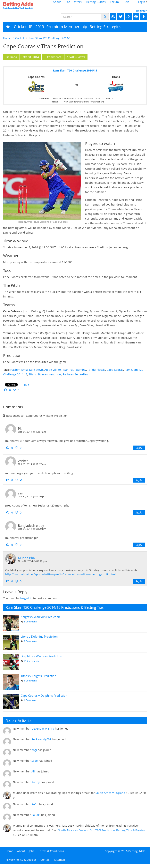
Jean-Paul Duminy (74, 370)
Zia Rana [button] (11, 57)
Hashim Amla (19, 370)
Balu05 (35, 815)
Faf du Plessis (96, 370)
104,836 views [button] (76, 57)
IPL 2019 (36, 26)
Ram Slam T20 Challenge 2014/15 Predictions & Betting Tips (54, 607)
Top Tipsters (73, 2)
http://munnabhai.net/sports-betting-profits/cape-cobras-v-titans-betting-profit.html (60, 574)
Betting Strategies (105, 26)
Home (7, 38)
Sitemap (59, 859)
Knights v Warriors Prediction (40, 617)
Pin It (26, 385)
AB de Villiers (53, 370)
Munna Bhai (27, 558)
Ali (33, 771)
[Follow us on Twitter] (120, 16)
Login (141, 2)
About (57, 2)
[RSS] (112, 16)
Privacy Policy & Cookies (21, 859)
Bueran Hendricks (50, 374)
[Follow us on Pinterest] (135, 16)
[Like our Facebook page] (143, 16)
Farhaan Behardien (75, 374)
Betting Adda (136, 851)
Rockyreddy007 (41, 739)
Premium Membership (66, 26)
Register (141, 11)
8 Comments (31, 621)
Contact (45, 859)
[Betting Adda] (19, 5)
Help (126, 2)
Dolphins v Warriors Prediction (41, 656)
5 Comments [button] (53, 57)
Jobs (31, 851)
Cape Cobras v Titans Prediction (43, 46)
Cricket (20, 26)
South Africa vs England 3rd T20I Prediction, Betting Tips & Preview (102, 830)
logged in (26, 598)
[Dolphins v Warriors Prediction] (11, 662)
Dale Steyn (36, 370)
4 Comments (31, 680)
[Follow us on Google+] (128, 16)
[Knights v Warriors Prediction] (11, 623)
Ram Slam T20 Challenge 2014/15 (50, 38)
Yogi (34, 750)
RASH (34, 804)
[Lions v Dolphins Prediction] (11, 642)
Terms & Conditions (51, 851)
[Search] (105, 16)
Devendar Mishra (42, 728)
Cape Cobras (115, 370)
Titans (33, 374)
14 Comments (31, 661)
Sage (34, 761)
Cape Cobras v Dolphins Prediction (44, 695)
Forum (114, 2)
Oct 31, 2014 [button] (31, 57)
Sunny (35, 782)
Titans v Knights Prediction (38, 676)
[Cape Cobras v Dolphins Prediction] (11, 701)
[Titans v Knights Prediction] (11, 682)
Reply (139, 448)
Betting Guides (96, 2)
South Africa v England (110, 793)
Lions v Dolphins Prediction (39, 636)
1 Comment (30, 700)
